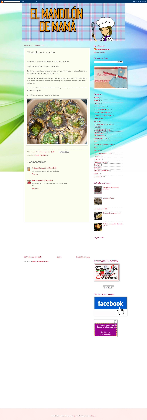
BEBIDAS (97, 101)
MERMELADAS (99, 136)
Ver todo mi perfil (99, 52)
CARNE (96, 104)
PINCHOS (36, 155)
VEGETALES (44, 155)
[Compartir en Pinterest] (68, 152)
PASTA (96, 147)
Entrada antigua (83, 256)
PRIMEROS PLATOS (100, 162)
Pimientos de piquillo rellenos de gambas (112, 225)
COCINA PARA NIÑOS (101, 109)
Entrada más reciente (33, 256)
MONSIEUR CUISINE (101, 139)
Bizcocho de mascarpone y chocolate (111, 188)
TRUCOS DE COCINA (101, 171)
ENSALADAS (98, 118)
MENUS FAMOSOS (100, 133)
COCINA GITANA (100, 107)
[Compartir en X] (64, 152)
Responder (35, 174)
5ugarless (75, 416)
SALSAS (97, 165)
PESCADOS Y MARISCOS (102, 153)
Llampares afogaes (108, 198)
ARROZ (96, 98)
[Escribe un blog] (62, 152)
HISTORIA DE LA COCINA (102, 124)
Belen (34, 180)
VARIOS (96, 174)
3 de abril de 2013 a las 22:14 (47, 168)
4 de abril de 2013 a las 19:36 (44, 180)
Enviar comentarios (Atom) (40, 261)
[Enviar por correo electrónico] (60, 152)
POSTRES (97, 159)
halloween (97, 121)
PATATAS (97, 150)
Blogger (93, 416)
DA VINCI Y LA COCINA (102, 112)
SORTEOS (97, 168)
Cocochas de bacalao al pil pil (111, 213)
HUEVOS (97, 127)
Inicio (59, 256)
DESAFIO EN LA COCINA (102, 115)
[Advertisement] (57, 238)
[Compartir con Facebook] (66, 152)
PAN (95, 142)
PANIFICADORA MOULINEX (103, 145)
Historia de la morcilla (100, 209)
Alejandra (35, 168)
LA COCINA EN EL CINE (102, 130)
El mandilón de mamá (103, 49)
